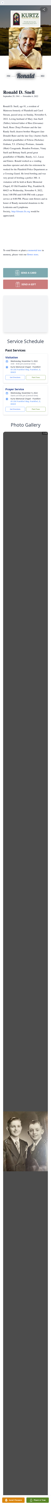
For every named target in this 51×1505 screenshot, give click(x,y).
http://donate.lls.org (21, 211)
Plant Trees (36, 377)
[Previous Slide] (6, 1141)
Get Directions (15, 377)
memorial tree (34, 250)
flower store (32, 254)
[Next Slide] (45, 1141)
